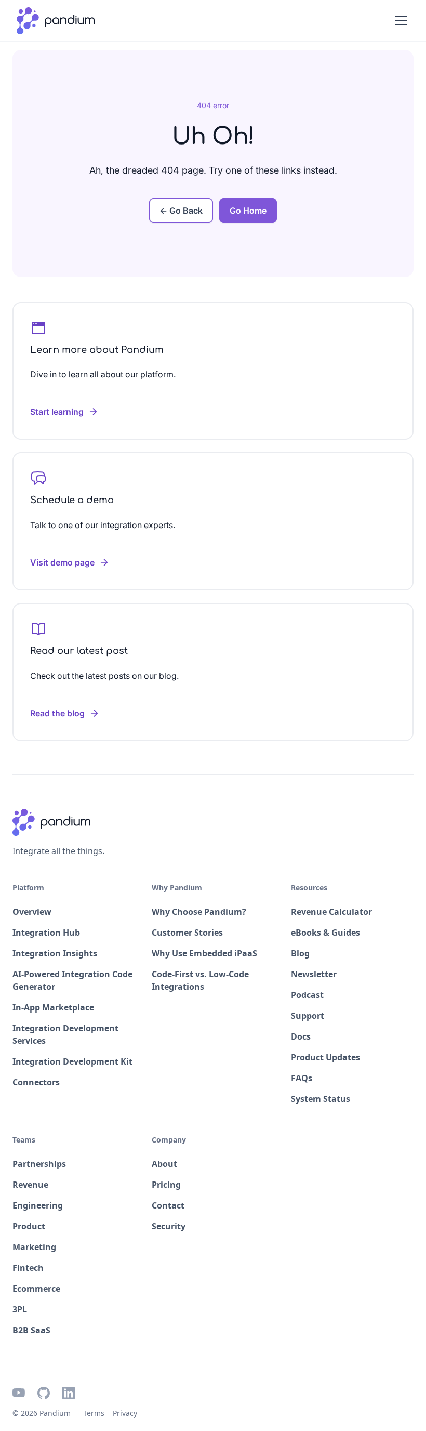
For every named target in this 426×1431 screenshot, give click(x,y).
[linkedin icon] (68, 1393)
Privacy (125, 1413)
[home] (56, 21)
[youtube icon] (18, 1393)
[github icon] (43, 1393)
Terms (93, 1413)
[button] (399, 20)
